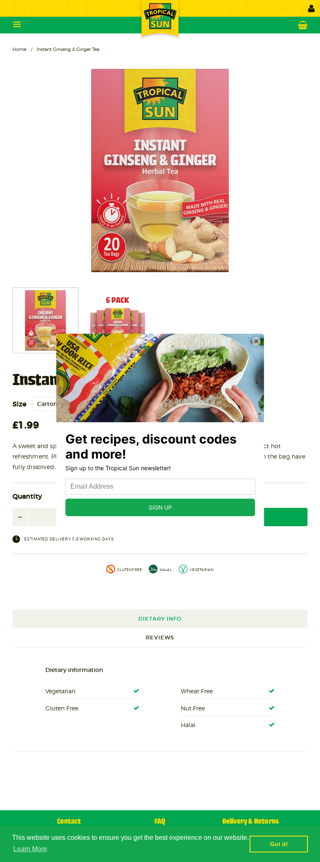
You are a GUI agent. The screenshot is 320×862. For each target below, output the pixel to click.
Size (19, 404)
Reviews (160, 637)
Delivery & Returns (250, 821)
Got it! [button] (279, 844)
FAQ (160, 821)
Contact (69, 821)
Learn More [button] (30, 848)
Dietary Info (160, 618)
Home (19, 49)
